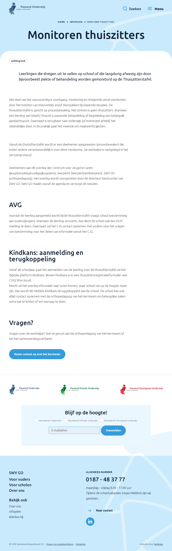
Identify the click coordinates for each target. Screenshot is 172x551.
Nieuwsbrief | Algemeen (50, 420)
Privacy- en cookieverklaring (60, 544)
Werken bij (16, 517)
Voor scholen (20, 485)
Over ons (17, 490)
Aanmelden (113, 430)
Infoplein (15, 511)
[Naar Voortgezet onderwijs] (137, 390)
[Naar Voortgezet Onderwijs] (34, 390)
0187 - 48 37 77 (105, 479)
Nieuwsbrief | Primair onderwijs (82, 420)
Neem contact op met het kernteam (37, 354)
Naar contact (104, 510)
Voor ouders (19, 479)
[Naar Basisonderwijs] (86, 390)
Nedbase (158, 544)
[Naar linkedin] (90, 521)
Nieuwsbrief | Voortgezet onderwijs (120, 420)
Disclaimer (81, 544)
